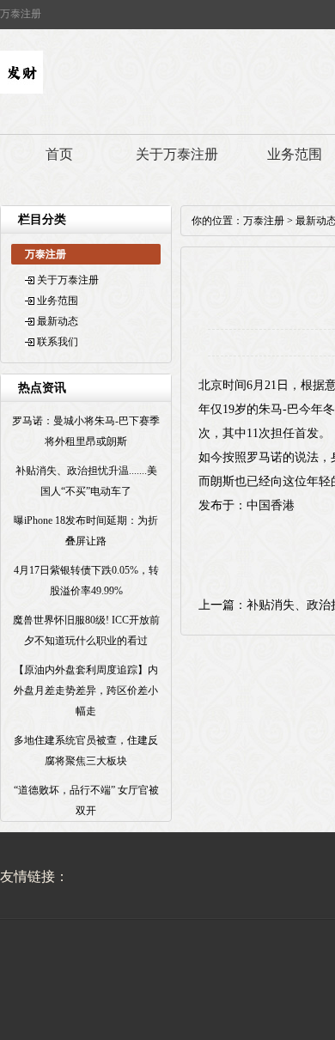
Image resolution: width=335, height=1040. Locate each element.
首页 (59, 154)
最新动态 (57, 321)
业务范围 (57, 301)
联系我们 (57, 342)
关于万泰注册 (177, 154)
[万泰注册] (21, 90)
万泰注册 (263, 221)
